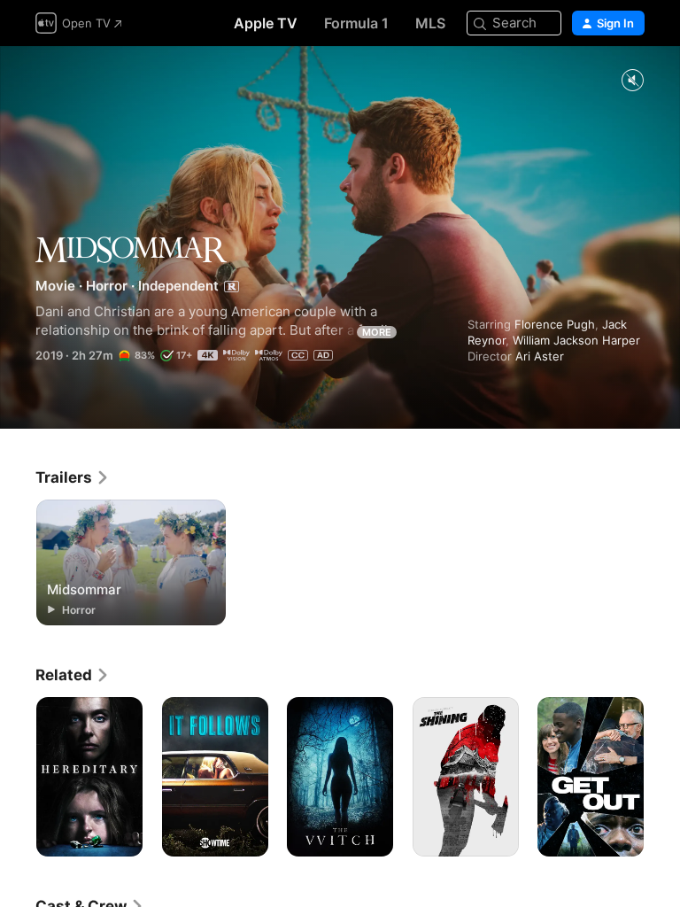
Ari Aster (539, 356)
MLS (430, 23)
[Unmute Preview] (632, 81)
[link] (72, 477)
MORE (376, 332)
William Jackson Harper (576, 340)
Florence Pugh (554, 324)
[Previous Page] (17, 776)
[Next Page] (662, 776)
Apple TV (266, 23)
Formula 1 (356, 23)
